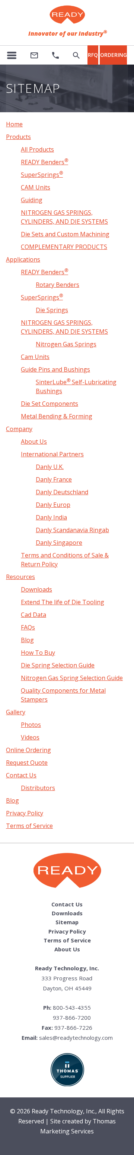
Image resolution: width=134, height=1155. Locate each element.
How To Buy (38, 652)
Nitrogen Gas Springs (66, 344)
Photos (31, 725)
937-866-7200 (72, 1017)
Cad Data (33, 615)
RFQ (93, 54)
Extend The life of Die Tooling (62, 602)
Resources (20, 577)
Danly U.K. (50, 467)
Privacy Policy (24, 813)
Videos (30, 737)
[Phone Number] (55, 55)
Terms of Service (29, 826)
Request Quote (27, 762)
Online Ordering (28, 750)
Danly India (51, 517)
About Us (34, 441)
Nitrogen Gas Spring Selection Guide (72, 678)
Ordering (113, 54)
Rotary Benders (57, 285)
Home (14, 124)
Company (19, 429)
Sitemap (67, 922)
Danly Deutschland (62, 492)
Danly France (54, 479)
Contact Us (21, 775)
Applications (23, 259)
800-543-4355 (72, 1007)
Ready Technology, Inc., (64, 1111)
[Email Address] (34, 55)
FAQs (28, 627)
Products (18, 137)
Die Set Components (49, 403)
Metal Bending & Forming (56, 416)
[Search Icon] (76, 55)
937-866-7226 (73, 1027)
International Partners (52, 454)
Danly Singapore (59, 542)
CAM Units (35, 187)
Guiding (31, 200)
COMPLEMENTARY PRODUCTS (64, 247)
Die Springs (52, 310)
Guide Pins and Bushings (55, 369)
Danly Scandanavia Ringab (72, 530)
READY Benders (44, 162)
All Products (37, 149)
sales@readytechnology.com (76, 1037)
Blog (27, 640)
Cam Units (35, 357)
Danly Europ (53, 505)
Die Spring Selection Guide (58, 665)
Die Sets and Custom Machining (65, 234)
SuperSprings (42, 175)
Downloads (36, 589)
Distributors (38, 788)
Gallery (15, 712)
